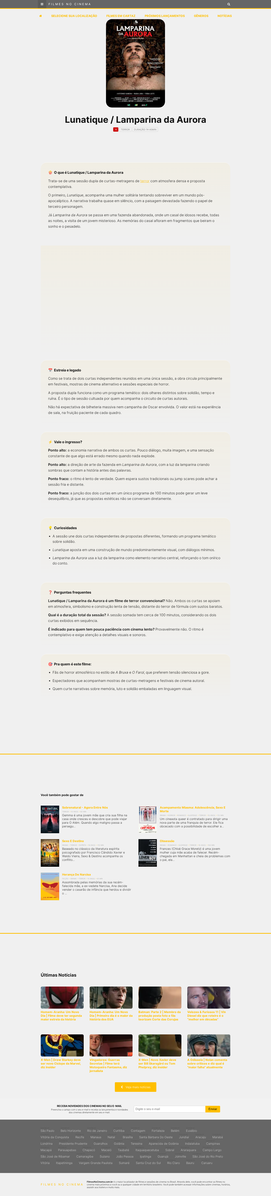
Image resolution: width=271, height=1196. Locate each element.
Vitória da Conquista (55, 1136)
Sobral (169, 1149)
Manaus (96, 1136)
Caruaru (206, 1162)
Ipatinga (145, 1155)
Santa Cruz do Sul (148, 1162)
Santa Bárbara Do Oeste (156, 1136)
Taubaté (123, 1149)
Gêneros (201, 16)
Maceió (106, 1149)
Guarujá (163, 1155)
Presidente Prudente (73, 1142)
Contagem (138, 1130)
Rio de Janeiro (97, 1130)
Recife (79, 1136)
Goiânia (119, 1142)
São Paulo (47, 1130)
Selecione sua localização (74, 16)
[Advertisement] (135, 150)
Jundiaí (184, 1136)
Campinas (213, 1142)
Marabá (217, 1136)
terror (145, 181)
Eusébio (191, 1130)
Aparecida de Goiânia (164, 1142)
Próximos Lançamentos (165, 16)
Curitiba (118, 1130)
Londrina (47, 1142)
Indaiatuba (192, 1142)
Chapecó (89, 1149)
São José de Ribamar (55, 1155)
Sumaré (124, 1162)
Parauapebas (67, 1149)
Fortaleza (158, 1130)
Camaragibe (84, 1155)
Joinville (180, 1155)
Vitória (45, 1162)
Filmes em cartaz (121, 16)
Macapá (46, 1149)
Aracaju (200, 1136)
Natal (112, 1136)
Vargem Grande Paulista (95, 1162)
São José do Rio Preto (207, 1155)
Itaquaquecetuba (147, 1149)
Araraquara (188, 1149)
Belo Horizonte (71, 1130)
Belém (175, 1130)
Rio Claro (173, 1162)
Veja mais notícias (136, 1087)
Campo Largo (212, 1149)
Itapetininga (64, 1162)
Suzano (105, 1155)
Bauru (190, 1162)
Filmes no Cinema (69, 4)
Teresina (136, 1142)
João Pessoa (124, 1155)
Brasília (128, 1136)
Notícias (225, 16)
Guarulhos (100, 1142)
